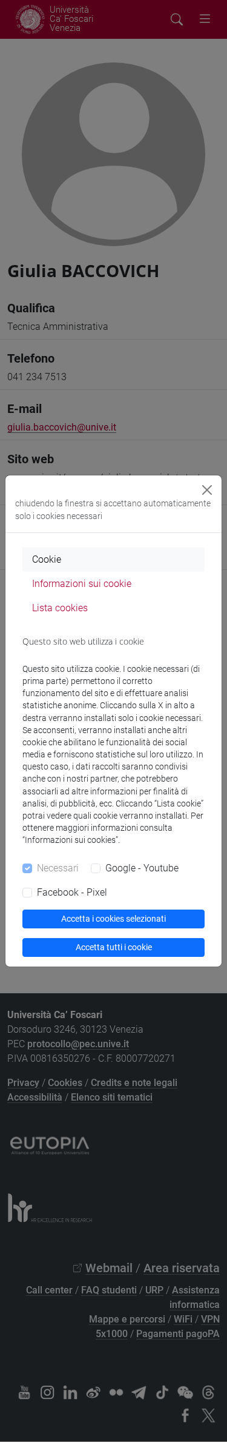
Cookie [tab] (46, 559)
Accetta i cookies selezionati (113, 919)
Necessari (58, 868)
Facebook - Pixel (72, 892)
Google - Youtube (142, 868)
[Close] (207, 490)
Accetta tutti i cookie (114, 947)
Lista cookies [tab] (60, 608)
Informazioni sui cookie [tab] (81, 583)
